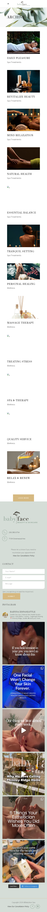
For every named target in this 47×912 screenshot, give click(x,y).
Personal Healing (21, 284)
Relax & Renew (18, 478)
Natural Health (19, 174)
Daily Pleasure (18, 58)
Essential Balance (21, 212)
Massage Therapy (20, 322)
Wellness (11, 288)
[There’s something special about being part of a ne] (23, 774)
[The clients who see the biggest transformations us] (23, 687)
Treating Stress (19, 361)
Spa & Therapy (18, 400)
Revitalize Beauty (21, 96)
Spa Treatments (14, 62)
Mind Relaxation (20, 135)
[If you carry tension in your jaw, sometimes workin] (23, 643)
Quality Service (19, 439)
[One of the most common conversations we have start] (23, 730)
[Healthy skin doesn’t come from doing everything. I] (23, 817)
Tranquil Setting (20, 251)
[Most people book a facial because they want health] (23, 861)
